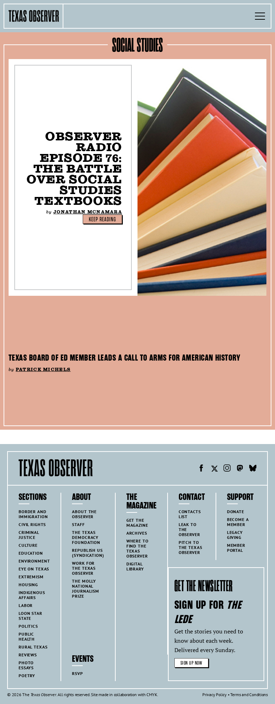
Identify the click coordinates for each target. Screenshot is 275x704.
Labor (26, 605)
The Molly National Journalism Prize (85, 588)
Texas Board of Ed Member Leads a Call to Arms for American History (124, 358)
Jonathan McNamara (87, 211)
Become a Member (238, 522)
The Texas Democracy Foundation (86, 537)
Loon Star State (30, 616)
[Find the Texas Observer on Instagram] (227, 469)
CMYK (151, 694)
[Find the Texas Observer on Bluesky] (252, 469)
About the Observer (84, 514)
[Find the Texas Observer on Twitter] (214, 469)
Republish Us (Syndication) (88, 553)
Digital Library (135, 566)
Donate (235, 511)
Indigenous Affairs (32, 595)
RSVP (77, 673)
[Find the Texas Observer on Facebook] (201, 469)
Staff (78, 524)
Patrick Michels (43, 369)
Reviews (28, 654)
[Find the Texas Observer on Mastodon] (239, 469)
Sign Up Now (191, 663)
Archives (136, 533)
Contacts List (190, 514)
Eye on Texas (34, 569)
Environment (34, 561)
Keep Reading (102, 219)
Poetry (27, 675)
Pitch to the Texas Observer (190, 547)
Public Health (27, 636)
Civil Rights (32, 524)
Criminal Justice (29, 535)
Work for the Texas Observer (84, 568)
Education (31, 553)
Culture (28, 545)
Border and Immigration (33, 514)
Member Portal (236, 548)
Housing (28, 584)
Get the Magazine (137, 522)
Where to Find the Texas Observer (137, 548)
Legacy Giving (235, 535)
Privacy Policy (214, 694)
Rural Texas (33, 647)
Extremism (31, 576)
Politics (28, 626)
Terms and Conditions (249, 694)
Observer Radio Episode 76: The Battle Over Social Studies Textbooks (74, 168)
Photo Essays (26, 665)
